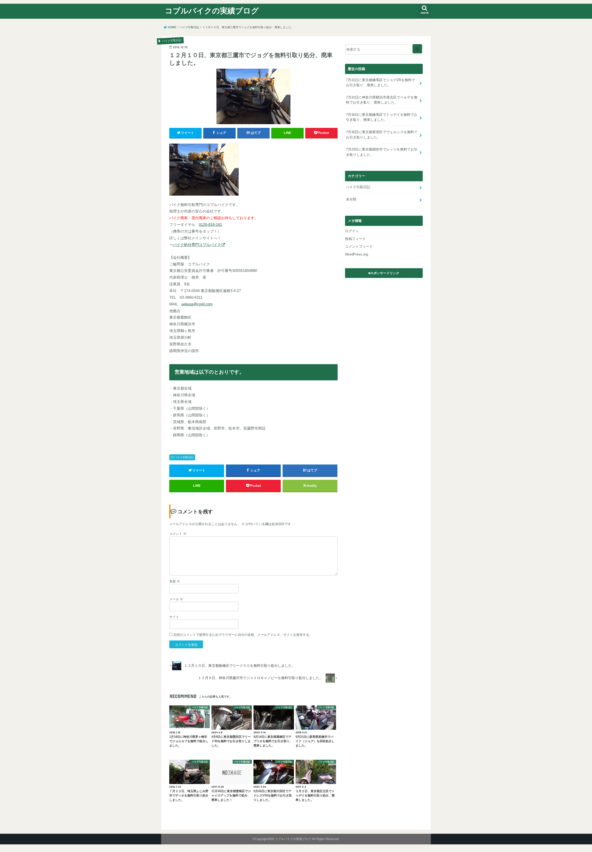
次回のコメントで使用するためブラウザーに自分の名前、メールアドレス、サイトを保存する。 (242, 635)
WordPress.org (356, 254)
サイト (174, 617)
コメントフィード (359, 246)
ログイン (352, 231)
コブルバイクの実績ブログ (212, 10)
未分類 (351, 199)
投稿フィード (355, 239)
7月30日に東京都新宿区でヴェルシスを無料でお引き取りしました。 (381, 134)
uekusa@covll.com (197, 304)
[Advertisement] (384, 309)
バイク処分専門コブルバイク (197, 245)
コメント (177, 533)
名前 (174, 581)
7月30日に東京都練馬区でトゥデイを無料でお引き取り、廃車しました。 (381, 117)
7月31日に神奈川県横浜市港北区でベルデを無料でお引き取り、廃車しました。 (381, 99)
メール (176, 599)
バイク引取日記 (184, 457)
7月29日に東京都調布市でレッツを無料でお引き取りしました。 (381, 152)
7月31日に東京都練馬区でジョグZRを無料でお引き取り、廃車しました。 (380, 82)
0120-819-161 (210, 224)
